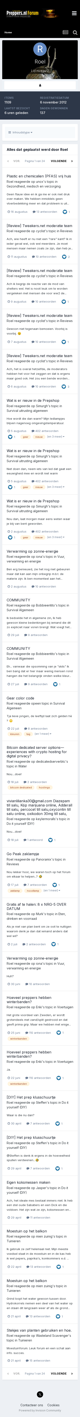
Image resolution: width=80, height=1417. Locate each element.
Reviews (66, 231)
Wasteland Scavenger (52, 1335)
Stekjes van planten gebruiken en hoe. (39, 1330)
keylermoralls (46, 819)
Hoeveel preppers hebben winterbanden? (29, 999)
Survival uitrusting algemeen (27, 411)
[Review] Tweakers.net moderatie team (39, 225)
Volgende (59, 161)
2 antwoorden (36, 782)
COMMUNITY (18, 600)
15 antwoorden (39, 1360)
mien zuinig (44, 1236)
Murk (39, 914)
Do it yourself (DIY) (20, 823)
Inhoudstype (21, 132)
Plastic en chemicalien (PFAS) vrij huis (39, 176)
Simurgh (42, 406)
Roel (10, 181)
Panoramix (43, 859)
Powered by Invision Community (40, 1410)
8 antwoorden (37, 728)
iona (39, 556)
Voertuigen (65, 1007)
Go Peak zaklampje (23, 854)
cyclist (40, 231)
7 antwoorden (36, 884)
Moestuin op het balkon (27, 1231)
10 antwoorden (45, 256)
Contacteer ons (31, 1405)
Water (22, 766)
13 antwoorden (46, 211)
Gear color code (20, 698)
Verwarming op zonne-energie (32, 551)
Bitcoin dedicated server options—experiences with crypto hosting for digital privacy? (37, 751)
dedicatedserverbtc (50, 761)
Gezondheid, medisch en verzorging (34, 186)
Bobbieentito (45, 605)
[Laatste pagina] (72, 161)
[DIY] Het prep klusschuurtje (31, 1097)
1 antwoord (34, 840)
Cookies (53, 1405)
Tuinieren (13, 1241)
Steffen (41, 1102)
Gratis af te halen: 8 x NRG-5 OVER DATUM (36, 906)
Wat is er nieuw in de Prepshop (33, 400)
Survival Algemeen (20, 610)
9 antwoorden (37, 635)
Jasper (41, 1188)
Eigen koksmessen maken (28, 1182)
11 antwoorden (39, 1217)
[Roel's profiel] (40, 85)
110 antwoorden (39, 1032)
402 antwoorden (46, 431)
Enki (39, 1007)
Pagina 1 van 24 (35, 161)
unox (39, 181)
